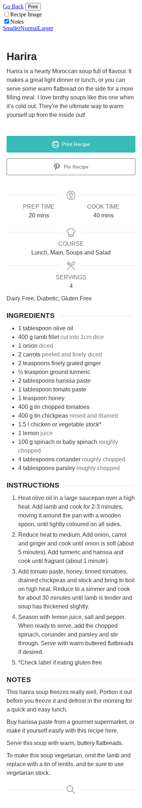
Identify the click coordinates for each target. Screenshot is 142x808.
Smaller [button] (11, 28)
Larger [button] (45, 28)
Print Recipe (75, 144)
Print (33, 6)
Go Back (13, 6)
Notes (17, 22)
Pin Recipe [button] (75, 167)
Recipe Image (26, 14)
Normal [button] (29, 28)
